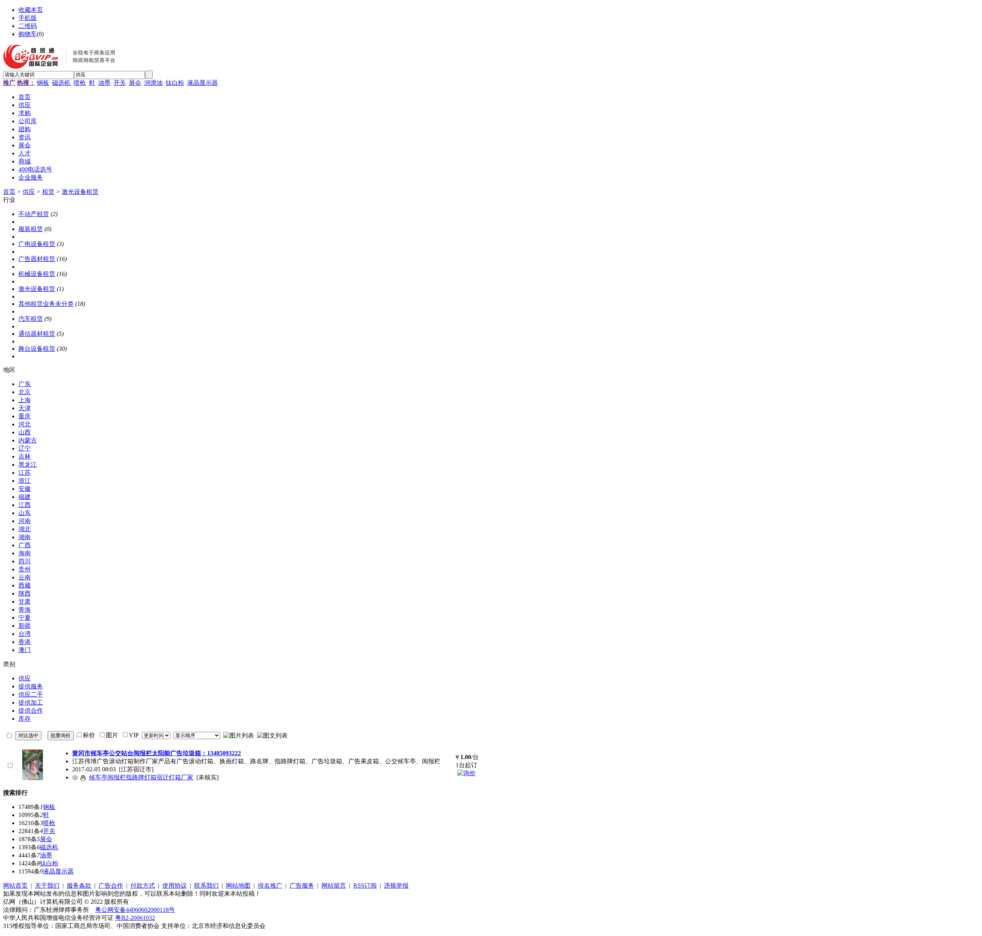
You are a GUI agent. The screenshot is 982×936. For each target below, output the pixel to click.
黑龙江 (27, 464)
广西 (24, 545)
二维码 (27, 26)
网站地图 (238, 885)
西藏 (24, 585)
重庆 (24, 416)
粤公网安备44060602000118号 (135, 909)
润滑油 (153, 82)
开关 (120, 82)
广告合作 (111, 885)
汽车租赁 (30, 318)
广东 (24, 384)
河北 (24, 424)
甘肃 (24, 601)
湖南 (24, 537)
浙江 (24, 480)
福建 (24, 497)
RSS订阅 (365, 885)
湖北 (24, 529)
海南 (24, 553)
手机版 (27, 18)
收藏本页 (30, 10)
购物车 (27, 34)
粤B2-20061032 (135, 918)
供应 (29, 191)
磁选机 (61, 82)
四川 (24, 561)
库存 (24, 718)
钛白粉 (175, 82)
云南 (24, 577)
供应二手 (30, 694)
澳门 (24, 650)
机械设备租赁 (36, 274)
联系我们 (206, 885)
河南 (24, 521)
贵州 (24, 569)
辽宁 (24, 448)
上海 (24, 400)
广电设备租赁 (36, 244)
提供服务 (30, 686)
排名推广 (270, 885)
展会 (135, 82)
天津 (24, 408)
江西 (24, 505)
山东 (24, 513)
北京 (24, 392)
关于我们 (47, 885)
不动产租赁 (33, 214)
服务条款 (79, 885)
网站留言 (333, 885)
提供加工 (30, 702)
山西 (24, 432)
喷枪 (80, 82)
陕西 (24, 593)
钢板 (43, 82)
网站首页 (15, 885)
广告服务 (302, 885)
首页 (9, 191)
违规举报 (396, 885)
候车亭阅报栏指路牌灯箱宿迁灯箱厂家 (141, 777)
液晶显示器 (202, 82)
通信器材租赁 (36, 333)
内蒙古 (27, 440)
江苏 (24, 472)
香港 (24, 642)
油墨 (104, 82)
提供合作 (30, 710)
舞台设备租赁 (36, 348)
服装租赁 (30, 229)
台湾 (24, 634)
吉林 (24, 456)
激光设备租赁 (80, 191)
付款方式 (142, 885)
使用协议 (174, 885)
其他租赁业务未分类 (46, 303)
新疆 (24, 625)
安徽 (24, 488)
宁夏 (24, 617)
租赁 (48, 191)
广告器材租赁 (36, 259)
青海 (24, 609)
